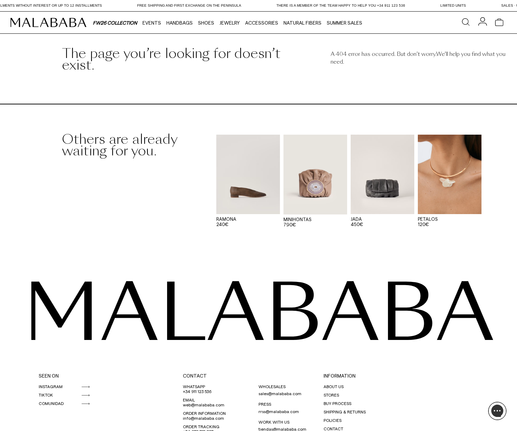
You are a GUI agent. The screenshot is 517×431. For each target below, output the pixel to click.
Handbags (179, 23)
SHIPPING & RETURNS (345, 411)
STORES (331, 394)
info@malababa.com (203, 418)
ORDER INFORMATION (204, 413)
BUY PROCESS (337, 403)
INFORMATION (340, 376)
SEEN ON (49, 376)
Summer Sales (344, 23)
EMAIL (189, 399)
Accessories (261, 23)
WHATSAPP (194, 386)
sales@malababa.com (279, 393)
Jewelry (229, 23)
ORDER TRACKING (201, 426)
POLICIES (333, 420)
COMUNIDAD (51, 403)
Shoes (206, 23)
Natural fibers (302, 23)
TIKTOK (46, 394)
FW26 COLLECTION (115, 23)
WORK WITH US (273, 421)
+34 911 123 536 (197, 391)
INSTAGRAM (51, 386)
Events (151, 23)
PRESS (264, 403)
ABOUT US (334, 386)
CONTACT (195, 376)
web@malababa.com (203, 404)
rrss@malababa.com (278, 411)
